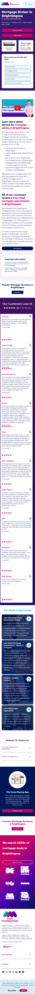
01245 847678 (17, 35)
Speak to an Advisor (18, 30)
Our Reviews (17, 248)
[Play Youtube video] (17, 108)
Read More (17, 292)
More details (12, 990)
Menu (30, 4)
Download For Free (17, 810)
